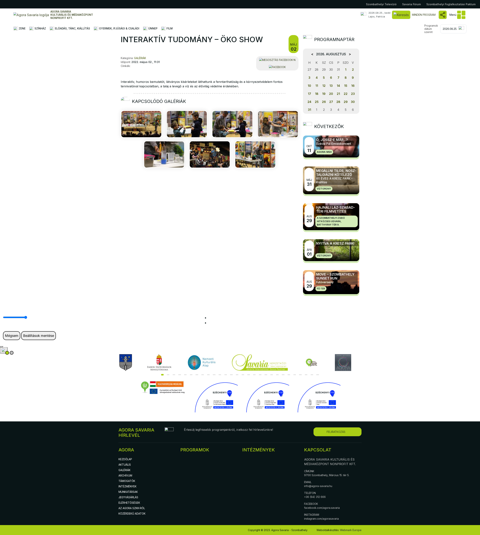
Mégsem (11, 336)
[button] (162, 374)
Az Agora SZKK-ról (131, 508)
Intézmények (127, 486)
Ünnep (153, 28)
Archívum (125, 475)
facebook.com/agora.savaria (322, 507)
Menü (452, 14)
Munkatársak (128, 491)
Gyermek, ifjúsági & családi (118, 28)
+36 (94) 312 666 (315, 496)
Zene (22, 28)
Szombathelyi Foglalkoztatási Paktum (451, 4)
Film (169, 28)
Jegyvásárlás (128, 497)
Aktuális (124, 464)
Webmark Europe (351, 530)
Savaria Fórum (411, 4)
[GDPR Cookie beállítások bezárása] (1, 346)
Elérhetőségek (129, 502)
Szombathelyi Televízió (381, 4)
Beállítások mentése (38, 336)
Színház (40, 28)
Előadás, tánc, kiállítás (72, 28)
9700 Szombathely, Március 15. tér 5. (326, 475)
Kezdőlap (125, 459)
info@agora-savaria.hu (318, 486)
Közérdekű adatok (132, 513)
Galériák (124, 470)
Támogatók (126, 481)
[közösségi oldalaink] (443, 15)
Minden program (424, 14)
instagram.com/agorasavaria (321, 518)
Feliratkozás (336, 431)
